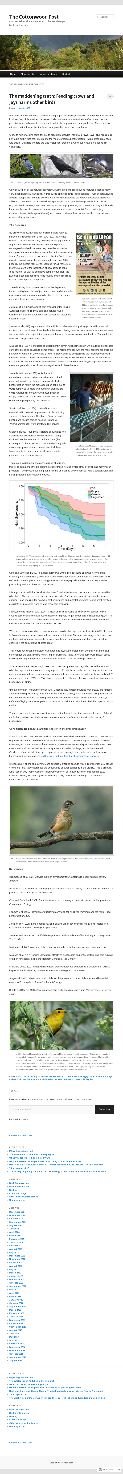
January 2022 (16, 1276)
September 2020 (17, 1306)
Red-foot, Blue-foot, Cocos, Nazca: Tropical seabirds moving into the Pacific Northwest (56, 1165)
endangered (15, 1079)
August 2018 (15, 1360)
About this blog (28, 74)
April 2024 (14, 1232)
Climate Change (17, 1193)
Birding (13, 1190)
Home (13, 74)
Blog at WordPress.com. (62, 1463)
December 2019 (17, 1320)
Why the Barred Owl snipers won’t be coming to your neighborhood (45, 1161)
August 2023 (15, 1249)
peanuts (58, 1079)
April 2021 (14, 1293)
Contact (66, 74)
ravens (78, 1079)
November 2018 (17, 1350)
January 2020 (16, 1316)
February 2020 (16, 1313)
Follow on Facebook (20, 1136)
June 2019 (14, 1333)
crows (68, 1076)
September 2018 (17, 1357)
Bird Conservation (27, 1076)
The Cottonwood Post (34, 17)
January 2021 (16, 1300)
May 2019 (14, 1337)
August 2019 (15, 1330)
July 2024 (14, 1229)
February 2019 (16, 1343)
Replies (88, 1079)
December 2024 (17, 1212)
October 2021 (16, 1283)
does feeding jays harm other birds (89, 1076)
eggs (109, 1076)
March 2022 (15, 1273)
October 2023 (16, 1245)
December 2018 (17, 1347)
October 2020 (16, 1303)
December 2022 (17, 1256)
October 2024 (16, 1218)
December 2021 (17, 1279)
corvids (61, 1076)
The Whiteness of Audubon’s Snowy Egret (31, 1154)
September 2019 (17, 1327)
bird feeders (50, 1076)
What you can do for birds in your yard (29, 1158)
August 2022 (15, 1266)
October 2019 (16, 1323)
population (68, 1079)
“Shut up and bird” (19, 1168)
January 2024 (16, 1242)
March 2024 (15, 1235)
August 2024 (15, 1225)
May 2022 (14, 1269)
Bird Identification (19, 1186)
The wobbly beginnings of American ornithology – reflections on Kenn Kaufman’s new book (57, 1171)
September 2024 (17, 1222)
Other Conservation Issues (23, 1197)
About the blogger (48, 74)
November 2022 (17, 1259)
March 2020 (15, 1310)
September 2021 (17, 1286)
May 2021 (14, 1289)
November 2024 (17, 1215)
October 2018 (16, 1354)
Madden (31, 1079)
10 (110, 96)
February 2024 (16, 1239)
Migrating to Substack (21, 1151)
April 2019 (14, 1340)
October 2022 (16, 1262)
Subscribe (104, 1109)
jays (24, 1079)
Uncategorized (17, 1200)
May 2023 (14, 1252)
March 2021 (15, 1296)
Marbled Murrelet (44, 1079)
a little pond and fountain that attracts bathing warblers (70, 756)
